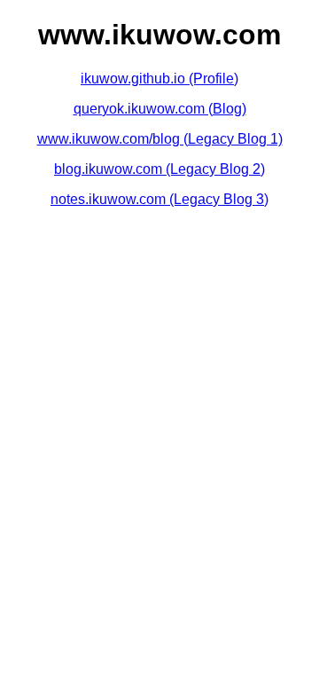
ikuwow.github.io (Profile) (159, 78)
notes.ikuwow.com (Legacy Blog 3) (159, 199)
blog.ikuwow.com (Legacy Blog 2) (159, 169)
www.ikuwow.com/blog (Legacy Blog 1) (160, 138)
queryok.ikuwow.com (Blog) (160, 108)
